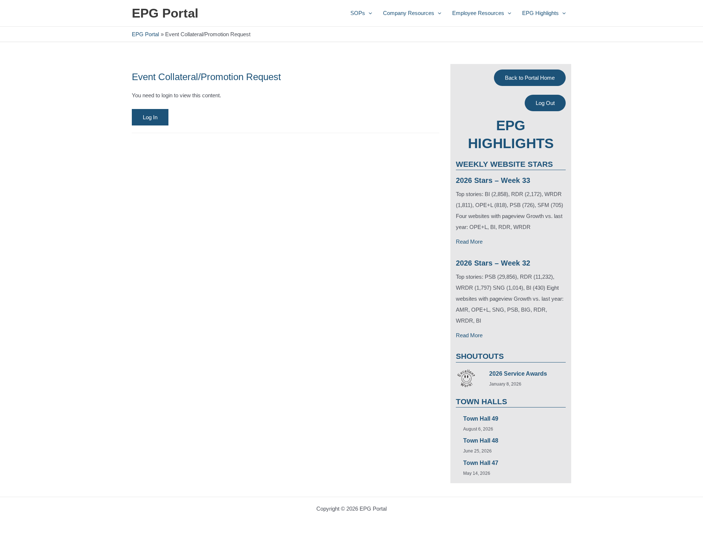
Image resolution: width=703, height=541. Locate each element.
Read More (469, 241)
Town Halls (481, 401)
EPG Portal (165, 13)
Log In (150, 117)
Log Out (545, 103)
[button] (368, 13)
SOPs (357, 13)
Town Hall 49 (480, 419)
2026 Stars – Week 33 (493, 180)
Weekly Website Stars (504, 164)
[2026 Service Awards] (466, 378)
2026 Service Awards (518, 374)
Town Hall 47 (480, 463)
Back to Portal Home (530, 78)
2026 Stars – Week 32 (493, 263)
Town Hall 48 (480, 440)
